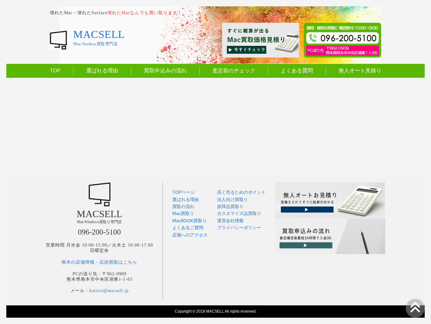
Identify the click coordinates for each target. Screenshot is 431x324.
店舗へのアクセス (190, 234)
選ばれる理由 (102, 71)
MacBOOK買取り (189, 220)
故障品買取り (230, 206)
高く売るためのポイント (241, 192)
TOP (55, 71)
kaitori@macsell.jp (109, 290)
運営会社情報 (230, 220)
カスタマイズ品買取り (239, 213)
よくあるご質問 (187, 227)
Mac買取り (183, 213)
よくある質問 (297, 71)
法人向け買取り (232, 199)
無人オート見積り (360, 71)
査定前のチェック (233, 71)
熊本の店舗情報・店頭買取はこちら (99, 262)
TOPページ (183, 192)
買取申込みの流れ (165, 71)
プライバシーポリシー (239, 227)
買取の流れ (183, 206)
